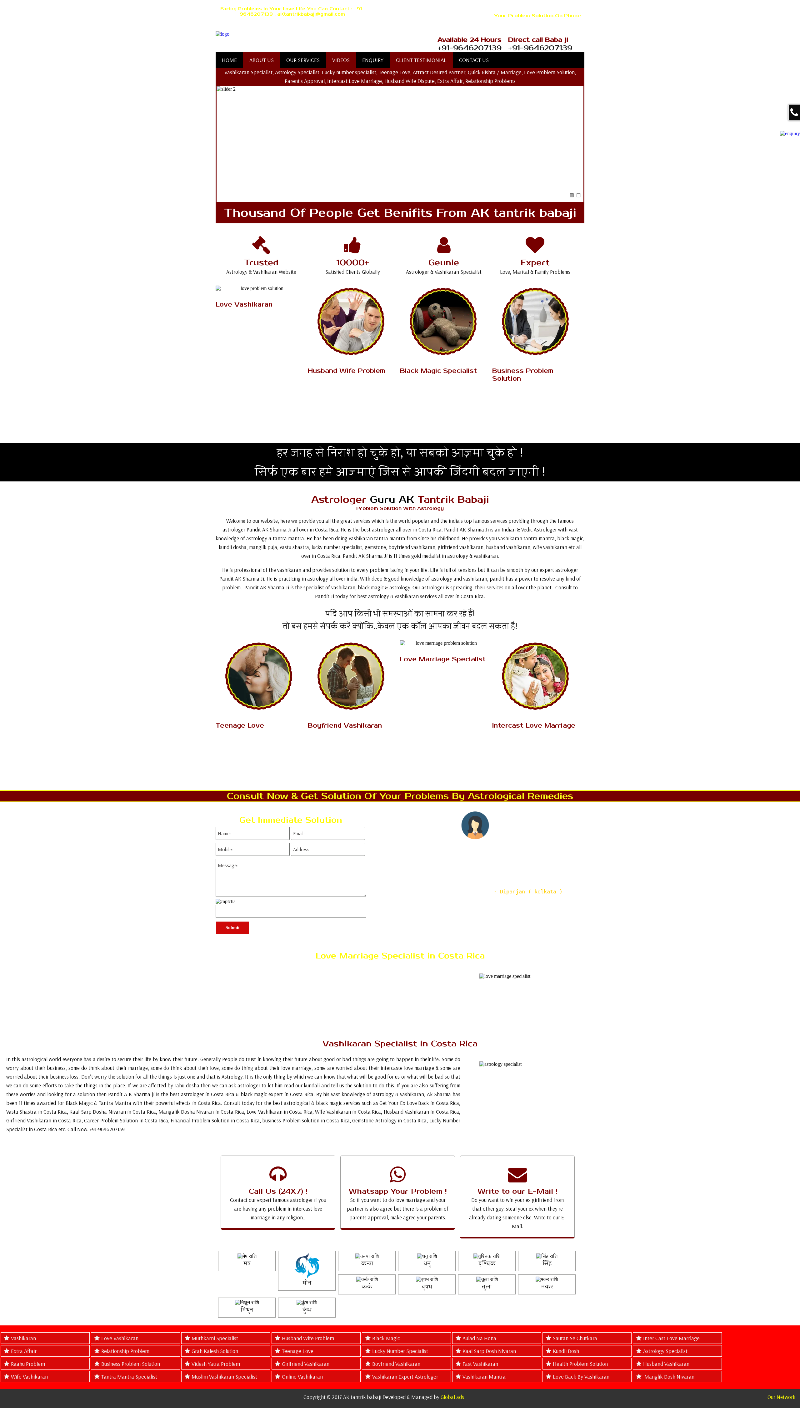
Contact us (474, 60)
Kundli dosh (566, 1351)
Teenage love (297, 1351)
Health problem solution (580, 1363)
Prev (374, 872)
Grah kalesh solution (215, 1351)
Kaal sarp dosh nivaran (489, 1351)
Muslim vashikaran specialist (224, 1376)
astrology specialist (665, 1351)
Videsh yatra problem (216, 1363)
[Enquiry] (790, 133)
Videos (341, 60)
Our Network (781, 1397)
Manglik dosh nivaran (668, 1376)
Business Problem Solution (130, 1363)
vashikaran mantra (484, 1376)
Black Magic (386, 1338)
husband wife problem (308, 1338)
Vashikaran (23, 1338)
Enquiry (372, 60)
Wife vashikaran (29, 1376)
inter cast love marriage (671, 1338)
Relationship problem (125, 1351)
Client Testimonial (421, 60)
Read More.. (259, 341)
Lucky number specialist (400, 1351)
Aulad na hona (479, 1338)
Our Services (303, 60)
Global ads (452, 1397)
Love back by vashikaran (581, 1376)
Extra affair (24, 1351)
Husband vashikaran (666, 1363)
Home (229, 60)
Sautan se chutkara (575, 1338)
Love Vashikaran (119, 1338)
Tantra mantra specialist (129, 1376)
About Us (261, 60)
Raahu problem (28, 1363)
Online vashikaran (302, 1376)
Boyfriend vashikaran (396, 1363)
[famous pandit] (314, 34)
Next (579, 872)
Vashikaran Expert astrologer (405, 1376)
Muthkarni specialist (215, 1338)
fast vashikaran (480, 1363)
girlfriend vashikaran (305, 1363)
